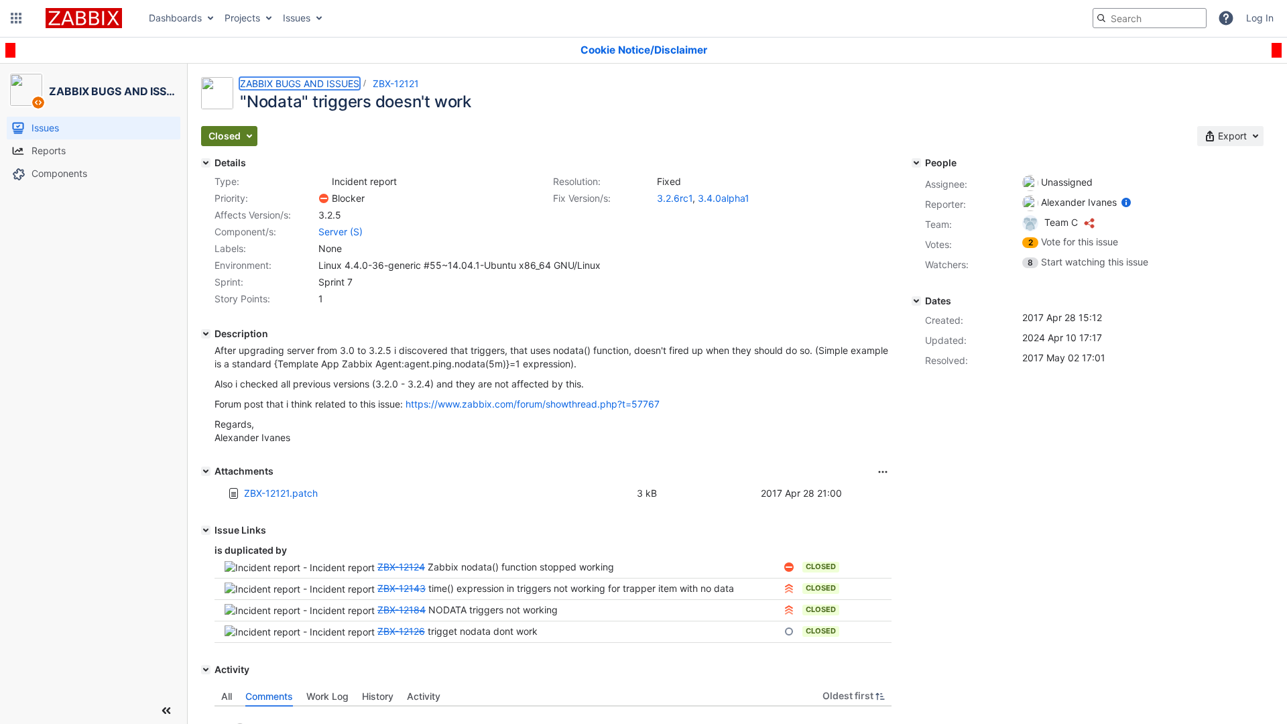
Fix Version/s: (582, 198)
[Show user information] (1126, 202)
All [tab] (226, 696)
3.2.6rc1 (674, 198)
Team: (938, 224)
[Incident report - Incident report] (323, 181)
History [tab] (377, 696)
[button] (16, 18)
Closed (821, 566)
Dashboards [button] (175, 17)
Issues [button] (296, 17)
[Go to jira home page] (84, 18)
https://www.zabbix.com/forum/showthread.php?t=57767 (533, 404)
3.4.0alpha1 (723, 198)
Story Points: (242, 298)
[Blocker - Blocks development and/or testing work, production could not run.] (323, 198)
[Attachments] (205, 471)
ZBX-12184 (401, 609)
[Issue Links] (205, 530)
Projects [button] (242, 17)
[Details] (205, 163)
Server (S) (340, 231)
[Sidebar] (166, 711)
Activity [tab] (423, 696)
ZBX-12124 (401, 566)
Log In (1260, 17)
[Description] (205, 334)
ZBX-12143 (401, 588)
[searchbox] (1149, 18)
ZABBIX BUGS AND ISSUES (299, 83)
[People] (916, 163)
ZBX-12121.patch (281, 493)
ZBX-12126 (401, 631)
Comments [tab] (269, 696)
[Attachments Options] (883, 472)
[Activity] (205, 669)
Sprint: (228, 282)
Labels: (230, 248)
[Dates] (916, 301)
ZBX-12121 (396, 83)
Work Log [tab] (327, 696)
